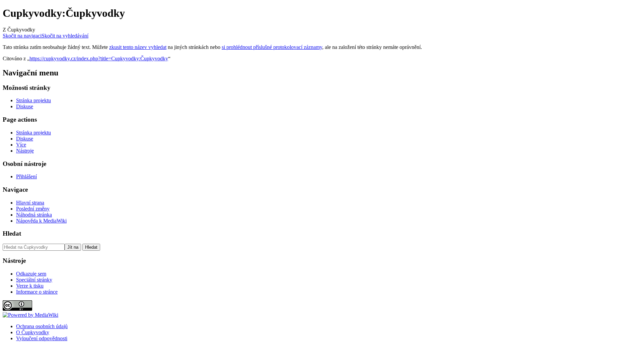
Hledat (12, 233)
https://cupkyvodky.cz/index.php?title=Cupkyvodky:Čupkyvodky (98, 58)
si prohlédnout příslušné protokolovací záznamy (272, 47)
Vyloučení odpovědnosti (41, 338)
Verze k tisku (30, 286)
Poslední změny (33, 209)
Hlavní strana (30, 202)
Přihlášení (26, 176)
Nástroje (25, 151)
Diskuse (24, 106)
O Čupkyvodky (32, 332)
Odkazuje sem (31, 274)
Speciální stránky (34, 280)
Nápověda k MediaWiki (41, 221)
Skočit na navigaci (22, 36)
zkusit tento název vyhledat (137, 47)
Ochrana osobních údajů (42, 326)
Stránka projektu (33, 100)
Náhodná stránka (34, 215)
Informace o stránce (37, 292)
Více (21, 144)
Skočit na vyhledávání (65, 36)
